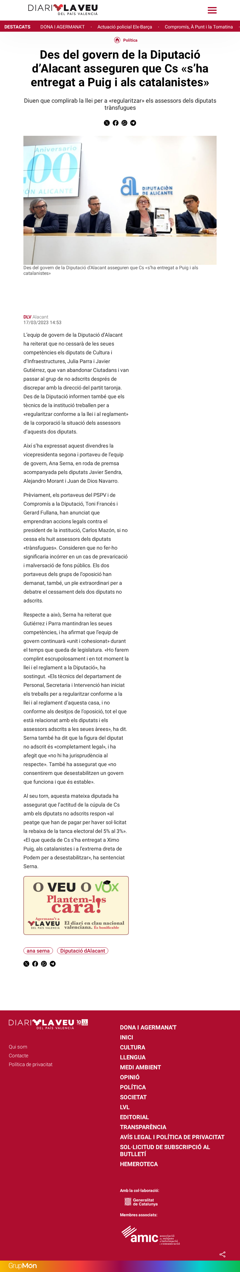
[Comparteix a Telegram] (133, 124)
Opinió (130, 1077)
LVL (125, 1107)
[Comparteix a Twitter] (107, 124)
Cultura (132, 1047)
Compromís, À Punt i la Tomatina (199, 27)
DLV (27, 317)
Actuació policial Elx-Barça (124, 27)
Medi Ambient (140, 1067)
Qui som (18, 1047)
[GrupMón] (120, 1266)
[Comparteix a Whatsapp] (124, 124)
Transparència (143, 1127)
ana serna (38, 951)
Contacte (18, 1055)
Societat (133, 1097)
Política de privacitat (30, 1064)
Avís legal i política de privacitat (172, 1137)
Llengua (132, 1057)
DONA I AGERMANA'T (62, 27)
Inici (126, 1037)
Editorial (134, 1117)
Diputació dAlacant (82, 951)
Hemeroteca (139, 1164)
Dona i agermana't (148, 1027)
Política (130, 40)
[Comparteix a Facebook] (116, 124)
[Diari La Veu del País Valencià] (51, 17)
